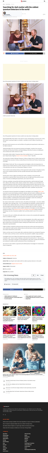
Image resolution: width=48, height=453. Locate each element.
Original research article (17, 263)
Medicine (26, 438)
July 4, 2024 (24, 13)
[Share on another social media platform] (44, 53)
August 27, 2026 (35, 340)
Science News (8, 4)
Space (26, 447)
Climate (4, 449)
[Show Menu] (3, 1)
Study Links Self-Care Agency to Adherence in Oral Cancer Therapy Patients (17, 427)
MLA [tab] (37, 275)
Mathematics (27, 436)
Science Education (28, 444)
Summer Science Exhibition (22, 155)
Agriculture (5, 433)
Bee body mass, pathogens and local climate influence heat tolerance (18, 384)
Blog (4, 443)
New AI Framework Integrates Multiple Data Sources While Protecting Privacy (17, 423)
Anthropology (5, 435)
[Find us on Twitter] (5, 415)
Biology (4, 440)
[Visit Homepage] (24, 1)
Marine (26, 435)
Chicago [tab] (42, 275)
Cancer (4, 446)
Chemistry (12, 4)
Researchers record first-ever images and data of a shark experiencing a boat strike (21, 387)
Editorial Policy (27, 433)
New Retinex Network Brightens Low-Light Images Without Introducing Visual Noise (18, 425)
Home (4, 4)
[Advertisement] (24, 58)
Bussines (4, 444)
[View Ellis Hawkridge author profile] (4, 13)
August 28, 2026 (5, 322)
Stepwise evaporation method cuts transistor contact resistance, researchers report (9, 336)
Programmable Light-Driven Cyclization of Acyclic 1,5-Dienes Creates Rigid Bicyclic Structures (24, 336)
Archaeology (5, 436)
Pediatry (26, 440)
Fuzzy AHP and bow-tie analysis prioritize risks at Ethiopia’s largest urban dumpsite (24, 318)
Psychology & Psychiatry (29, 443)
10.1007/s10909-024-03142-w (9, 255)
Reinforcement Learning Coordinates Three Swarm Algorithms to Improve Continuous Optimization (21, 421)
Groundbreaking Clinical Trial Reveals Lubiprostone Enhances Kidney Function (20, 391)
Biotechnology (6, 441)
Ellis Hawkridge (7, 14)
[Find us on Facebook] (3, 415)
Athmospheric (5, 438)
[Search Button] (44, 1)
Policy (26, 441)
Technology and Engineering (30, 449)
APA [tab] (33, 275)
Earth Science (5, 451)
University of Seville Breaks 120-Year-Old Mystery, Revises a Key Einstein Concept (20, 380)
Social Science (27, 446)
